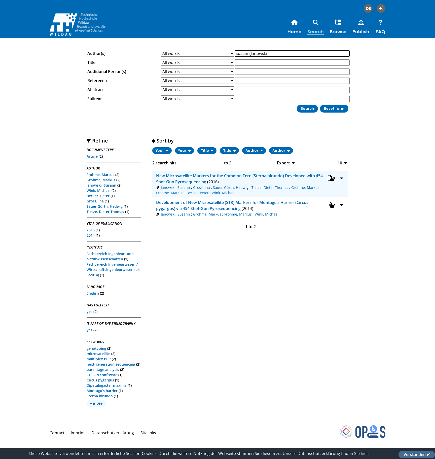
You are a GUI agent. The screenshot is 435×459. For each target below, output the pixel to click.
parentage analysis (103, 369)
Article (92, 156)
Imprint (78, 433)
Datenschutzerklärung (112, 433)
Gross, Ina (95, 201)
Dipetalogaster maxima (107, 385)
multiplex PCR (99, 359)
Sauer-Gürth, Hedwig (105, 206)
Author (252, 150)
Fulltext (94, 98)
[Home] (87, 29)
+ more (96, 403)
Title (91, 62)
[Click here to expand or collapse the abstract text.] (342, 178)
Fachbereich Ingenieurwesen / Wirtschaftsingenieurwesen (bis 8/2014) (113, 269)
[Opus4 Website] (370, 436)
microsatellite (98, 353)
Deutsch (368, 8)
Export (283, 162)
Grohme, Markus (101, 180)
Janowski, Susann (101, 185)
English (93, 293)
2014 (91, 235)
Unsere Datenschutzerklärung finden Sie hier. (326, 453)
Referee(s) (97, 80)
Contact (57, 433)
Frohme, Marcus (100, 174)
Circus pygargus (100, 380)
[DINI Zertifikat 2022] (346, 436)
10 (340, 162)
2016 (91, 230)
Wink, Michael (99, 190)
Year (160, 150)
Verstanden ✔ (417, 454)
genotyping (96, 348)
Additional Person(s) (106, 71)
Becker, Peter (98, 195)
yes (89, 311)
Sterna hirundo (100, 396)
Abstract (95, 89)
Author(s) (96, 53)
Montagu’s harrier (102, 390)
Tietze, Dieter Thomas (105, 211)
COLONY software (102, 374)
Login (381, 8)
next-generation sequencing (111, 364)
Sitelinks (148, 433)
